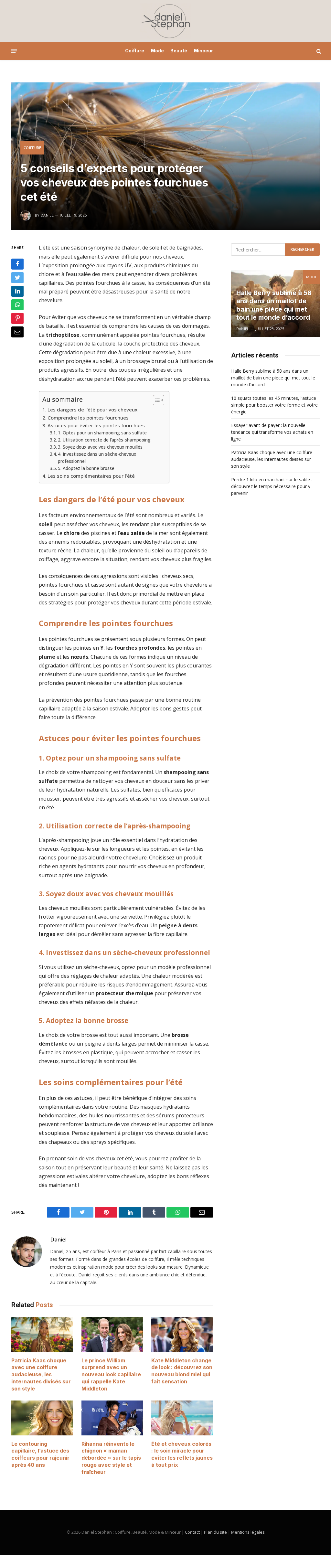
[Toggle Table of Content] (155, 400)
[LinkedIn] (17, 291)
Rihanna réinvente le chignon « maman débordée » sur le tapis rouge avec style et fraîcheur (111, 1458)
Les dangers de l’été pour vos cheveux (92, 409)
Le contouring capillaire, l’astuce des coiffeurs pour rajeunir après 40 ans (40, 1454)
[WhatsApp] (17, 304)
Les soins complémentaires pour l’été (91, 476)
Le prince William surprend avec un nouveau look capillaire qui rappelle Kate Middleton (111, 1374)
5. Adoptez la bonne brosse (86, 468)
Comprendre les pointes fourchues (88, 417)
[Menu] (14, 51)
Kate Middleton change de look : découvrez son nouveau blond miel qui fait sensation (181, 1371)
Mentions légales (248, 1532)
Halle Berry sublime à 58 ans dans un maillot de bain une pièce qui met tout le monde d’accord (274, 305)
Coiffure (134, 50)
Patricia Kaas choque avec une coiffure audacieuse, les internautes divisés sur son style (41, 1374)
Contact (192, 1532)
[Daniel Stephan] (165, 21)
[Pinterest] (17, 318)
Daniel (58, 1239)
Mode (157, 50)
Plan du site (215, 1532)
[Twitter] (17, 277)
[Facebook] (17, 264)
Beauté (178, 50)
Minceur (203, 50)
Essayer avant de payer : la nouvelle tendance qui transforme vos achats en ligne (272, 432)
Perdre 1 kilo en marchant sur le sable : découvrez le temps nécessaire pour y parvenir (271, 486)
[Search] (318, 51)
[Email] (17, 331)
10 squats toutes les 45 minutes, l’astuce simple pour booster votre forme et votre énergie (274, 405)
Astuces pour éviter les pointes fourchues (96, 425)
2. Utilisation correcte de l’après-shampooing (104, 440)
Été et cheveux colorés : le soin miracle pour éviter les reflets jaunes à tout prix (182, 1454)
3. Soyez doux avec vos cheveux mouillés (100, 447)
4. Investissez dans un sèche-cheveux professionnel (97, 457)
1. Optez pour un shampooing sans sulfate (102, 433)
